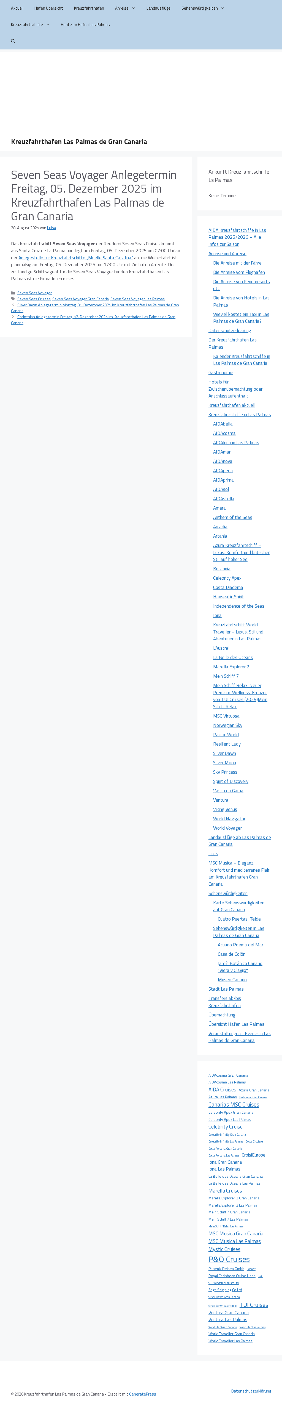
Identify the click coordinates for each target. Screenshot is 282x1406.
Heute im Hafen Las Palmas (85, 24)
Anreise (122, 8)
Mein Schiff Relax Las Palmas (225, 1226)
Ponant (251, 1269)
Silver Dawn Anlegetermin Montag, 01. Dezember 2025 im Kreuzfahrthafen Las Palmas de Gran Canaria (95, 308)
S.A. (260, 1276)
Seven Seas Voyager (34, 293)
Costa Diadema (228, 587)
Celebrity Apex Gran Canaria (230, 1112)
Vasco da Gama (228, 790)
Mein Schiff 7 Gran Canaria (229, 1212)
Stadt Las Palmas (226, 989)
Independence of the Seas (238, 606)
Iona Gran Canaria (225, 1162)
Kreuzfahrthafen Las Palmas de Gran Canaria (79, 141)
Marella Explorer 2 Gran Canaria (233, 1198)
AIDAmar (222, 451)
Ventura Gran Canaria (228, 1312)
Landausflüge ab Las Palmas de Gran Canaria (239, 841)
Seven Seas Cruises (34, 299)
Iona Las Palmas (224, 1169)
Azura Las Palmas (222, 1097)
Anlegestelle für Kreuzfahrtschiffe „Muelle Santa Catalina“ (75, 257)
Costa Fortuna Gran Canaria (225, 1148)
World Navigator (229, 818)
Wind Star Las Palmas (252, 1327)
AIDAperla (223, 470)
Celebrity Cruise (225, 1126)
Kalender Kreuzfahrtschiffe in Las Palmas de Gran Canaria (241, 360)
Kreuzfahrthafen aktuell (231, 405)
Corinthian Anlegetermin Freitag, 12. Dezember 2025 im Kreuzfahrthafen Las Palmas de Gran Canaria (93, 320)
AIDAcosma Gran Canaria (228, 1075)
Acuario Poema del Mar (240, 944)
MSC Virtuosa (226, 715)
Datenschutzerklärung (229, 330)
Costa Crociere (254, 1141)
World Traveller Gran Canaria (231, 1333)
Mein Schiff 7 (226, 676)
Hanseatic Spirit (228, 596)
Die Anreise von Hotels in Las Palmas (241, 301)
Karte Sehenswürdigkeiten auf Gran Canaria (238, 906)
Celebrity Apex (227, 578)
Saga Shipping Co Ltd (225, 1290)
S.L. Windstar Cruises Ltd (223, 1283)
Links (213, 853)
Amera (219, 508)
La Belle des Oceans (233, 657)
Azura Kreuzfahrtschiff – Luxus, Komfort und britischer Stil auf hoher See (241, 552)
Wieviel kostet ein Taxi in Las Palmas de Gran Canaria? (241, 318)
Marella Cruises (225, 1190)
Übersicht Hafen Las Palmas (236, 1024)
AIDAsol (221, 489)
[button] (13, 41)
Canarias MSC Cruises (233, 1105)
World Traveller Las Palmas (230, 1341)
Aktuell (17, 8)
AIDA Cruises (222, 1089)
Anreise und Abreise (227, 253)
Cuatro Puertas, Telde (239, 918)
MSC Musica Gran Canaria (235, 1233)
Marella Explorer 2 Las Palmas (232, 1205)
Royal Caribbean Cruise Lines (232, 1276)
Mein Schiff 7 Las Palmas (228, 1219)
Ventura (220, 800)
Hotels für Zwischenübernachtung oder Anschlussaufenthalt (235, 388)
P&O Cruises (229, 1259)
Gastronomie (220, 372)
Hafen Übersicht (48, 8)
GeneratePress (142, 1394)
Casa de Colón (231, 954)
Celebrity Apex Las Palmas (229, 1119)
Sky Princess (225, 772)
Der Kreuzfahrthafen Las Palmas (232, 343)
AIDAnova (222, 461)
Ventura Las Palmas (227, 1319)
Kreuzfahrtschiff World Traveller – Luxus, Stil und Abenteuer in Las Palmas (238, 631)
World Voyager (227, 828)
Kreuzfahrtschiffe (27, 24)
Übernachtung (221, 1014)
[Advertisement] (141, 90)
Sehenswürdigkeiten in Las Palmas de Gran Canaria (238, 932)
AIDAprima (223, 480)
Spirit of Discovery (230, 781)
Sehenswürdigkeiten (199, 8)
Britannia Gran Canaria (253, 1097)
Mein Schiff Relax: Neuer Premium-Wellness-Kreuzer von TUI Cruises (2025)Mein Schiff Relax (240, 696)
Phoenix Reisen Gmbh (226, 1268)
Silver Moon (224, 762)
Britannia (222, 568)
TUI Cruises (254, 1304)
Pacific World (226, 734)
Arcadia (220, 526)
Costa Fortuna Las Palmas (223, 1155)
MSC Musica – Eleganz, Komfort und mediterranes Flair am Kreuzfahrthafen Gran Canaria (238, 873)
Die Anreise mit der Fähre (237, 262)
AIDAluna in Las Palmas (236, 442)
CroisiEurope (253, 1155)
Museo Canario (232, 979)
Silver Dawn (224, 753)
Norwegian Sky (227, 725)
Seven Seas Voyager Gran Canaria (80, 299)
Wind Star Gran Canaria (222, 1327)
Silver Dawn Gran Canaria (224, 1297)
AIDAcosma (224, 433)
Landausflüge (158, 8)
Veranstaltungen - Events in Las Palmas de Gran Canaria (239, 1037)
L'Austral (221, 648)
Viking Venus (225, 809)
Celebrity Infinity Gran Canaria (227, 1134)
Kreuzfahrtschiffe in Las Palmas (239, 414)
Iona (217, 615)
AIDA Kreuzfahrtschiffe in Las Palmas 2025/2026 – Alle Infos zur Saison (237, 237)
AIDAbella (223, 423)
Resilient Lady (227, 744)
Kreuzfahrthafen (89, 8)
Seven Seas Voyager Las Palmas (137, 299)
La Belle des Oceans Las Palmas (234, 1183)
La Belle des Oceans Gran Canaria (235, 1176)
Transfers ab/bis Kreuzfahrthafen (224, 1002)
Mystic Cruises (224, 1249)
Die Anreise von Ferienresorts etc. (241, 285)
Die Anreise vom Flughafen (239, 272)
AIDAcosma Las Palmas (227, 1082)
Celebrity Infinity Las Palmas (225, 1141)
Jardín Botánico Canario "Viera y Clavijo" (240, 967)
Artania (220, 536)
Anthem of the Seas (232, 517)
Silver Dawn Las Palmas (222, 1306)
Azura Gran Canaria (254, 1090)
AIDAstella (223, 498)
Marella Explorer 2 (231, 666)
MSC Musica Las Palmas (234, 1241)
